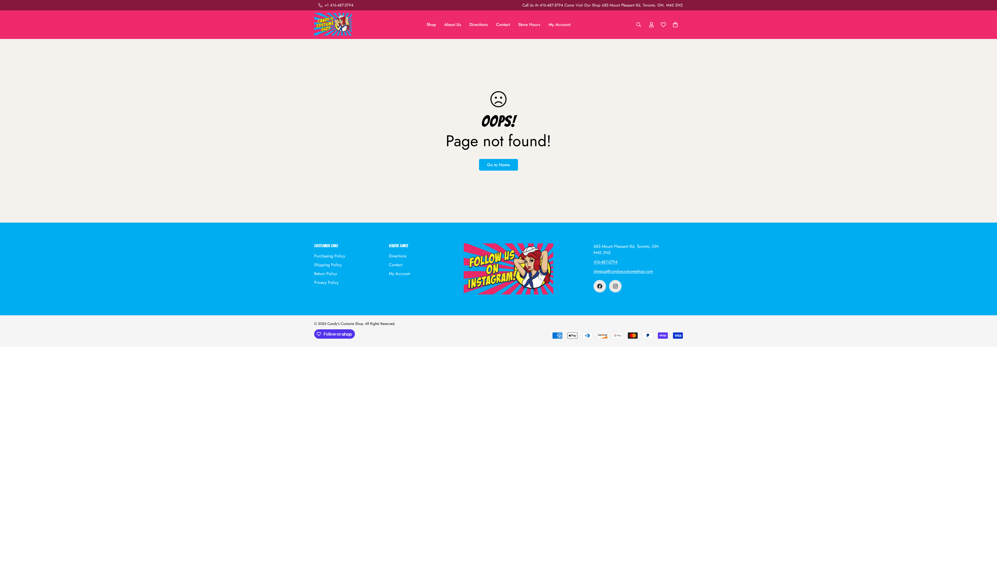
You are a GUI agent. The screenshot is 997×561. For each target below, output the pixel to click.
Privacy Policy (326, 282)
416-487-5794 (605, 262)
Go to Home (498, 165)
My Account (559, 25)
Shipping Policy (328, 265)
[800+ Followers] (615, 286)
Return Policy (325, 274)
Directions (478, 25)
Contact (503, 25)
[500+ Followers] (600, 286)
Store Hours (529, 25)
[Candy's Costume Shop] (333, 24)
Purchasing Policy (329, 256)
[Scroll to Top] (987, 533)
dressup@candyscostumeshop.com (623, 271)
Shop (431, 25)
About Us (452, 25)
